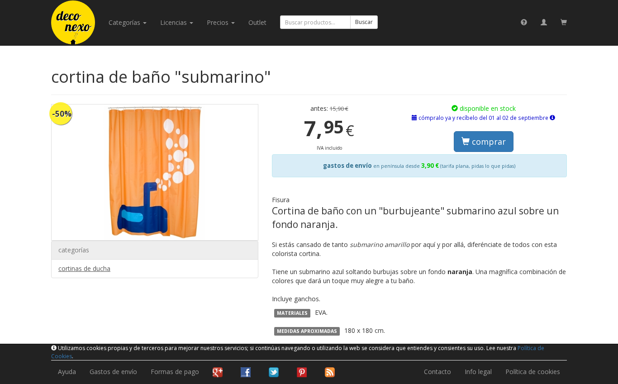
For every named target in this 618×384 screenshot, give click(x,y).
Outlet (257, 22)
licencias (174, 22)
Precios (218, 22)
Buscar (364, 22)
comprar (488, 141)
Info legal (478, 371)
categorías (125, 22)
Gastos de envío (113, 371)
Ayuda (67, 371)
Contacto (437, 371)
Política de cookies (532, 371)
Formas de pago (175, 371)
